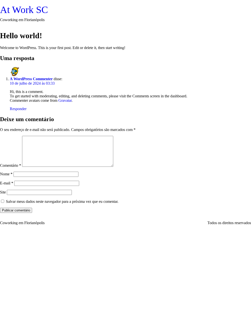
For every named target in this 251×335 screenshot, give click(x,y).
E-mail (6, 183)
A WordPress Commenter (31, 79)
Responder (18, 109)
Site (3, 192)
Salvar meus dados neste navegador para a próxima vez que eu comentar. (62, 201)
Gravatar (65, 100)
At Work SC (24, 9)
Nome (6, 174)
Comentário (10, 165)
